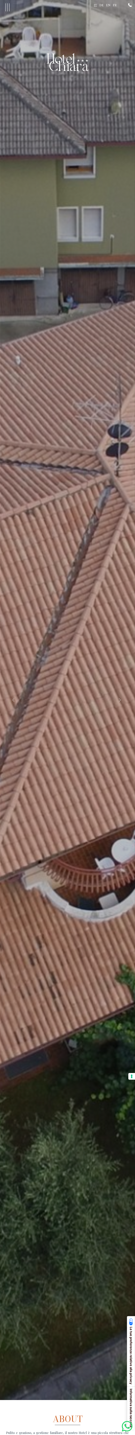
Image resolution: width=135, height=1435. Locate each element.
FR (115, 5)
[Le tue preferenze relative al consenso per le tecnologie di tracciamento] (131, 1076)
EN (108, 5)
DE (101, 5)
